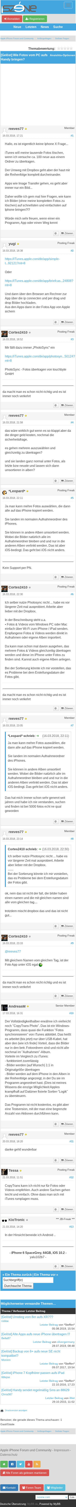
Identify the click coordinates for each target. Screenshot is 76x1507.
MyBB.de (32, 1504)
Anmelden (13, 18)
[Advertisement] (38, 96)
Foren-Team (33, 1487)
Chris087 (6, 1394)
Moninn (6, 1360)
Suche (58, 27)
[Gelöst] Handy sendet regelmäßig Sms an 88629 (35, 1390)
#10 (71, 1013)
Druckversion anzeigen (16, 1410)
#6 (72, 594)
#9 (72, 943)
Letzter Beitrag (49, 1324)
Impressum (61, 1450)
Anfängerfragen (44, 38)
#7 (72, 725)
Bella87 (6, 1338)
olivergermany (66, 1342)
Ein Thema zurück (18, 1274)
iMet (72, 1398)
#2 (72, 250)
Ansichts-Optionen (62, 55)
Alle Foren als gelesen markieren (26, 1472)
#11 (71, 1141)
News (45, 27)
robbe (5, 1321)
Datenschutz (9, 1454)
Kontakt (10, 1487)
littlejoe (5, 1377)
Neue (17, 27)
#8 (72, 839)
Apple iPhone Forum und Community (17, 38)
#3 (72, 339)
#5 (72, 498)
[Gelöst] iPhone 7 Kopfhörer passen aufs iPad (32, 1373)
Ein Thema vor (45, 1274)
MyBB (56, 1504)
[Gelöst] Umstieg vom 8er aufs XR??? (27, 1317)
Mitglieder (56, 1487)
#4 (72, 422)
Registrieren (36, 18)
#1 (72, 135)
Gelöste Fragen (62, 38)
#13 (71, 1226)
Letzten (31, 27)
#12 (71, 1177)
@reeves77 (13, 951)
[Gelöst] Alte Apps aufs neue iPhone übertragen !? (35, 1334)
